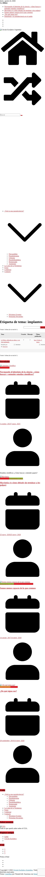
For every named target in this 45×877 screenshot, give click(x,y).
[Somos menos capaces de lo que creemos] (15, 582)
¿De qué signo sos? (11, 14)
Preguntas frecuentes (16, 316)
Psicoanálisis (13, 254)
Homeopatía (13, 262)
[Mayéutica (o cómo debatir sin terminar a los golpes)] (4, 477)
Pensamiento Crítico (16, 478)
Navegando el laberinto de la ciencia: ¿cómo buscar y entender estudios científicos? (22, 7)
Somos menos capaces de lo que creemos (18, 12)
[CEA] (2, 826)
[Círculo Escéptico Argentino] (22, 65)
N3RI (6, 837)
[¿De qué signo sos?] (7, 685)
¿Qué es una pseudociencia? (14, 211)
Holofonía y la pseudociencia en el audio (18, 16)
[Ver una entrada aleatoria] (22, 111)
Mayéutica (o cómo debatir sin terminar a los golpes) (22, 10)
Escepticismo (4, 478)
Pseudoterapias (14, 256)
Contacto (7, 272)
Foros (6, 268)
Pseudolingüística (15, 260)
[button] (24, 252)
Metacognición (19, 584)
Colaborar (7, 270)
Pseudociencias (5, 687)
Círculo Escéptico (10, 839)
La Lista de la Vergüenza (13, 266)
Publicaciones (5, 368)
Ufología (12, 258)
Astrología (12, 264)
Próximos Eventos (15, 315)
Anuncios (5, 346)
